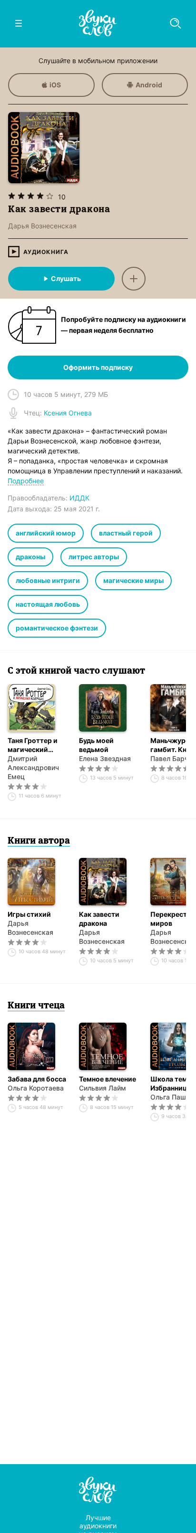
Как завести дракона (99, 918)
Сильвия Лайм (102, 1088)
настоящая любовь (48, 604)
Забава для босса (37, 1079)
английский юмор (46, 533)
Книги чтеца (36, 1006)
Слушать (66, 278)
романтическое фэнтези (57, 628)
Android (149, 85)
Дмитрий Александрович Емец (33, 767)
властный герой (126, 533)
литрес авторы (94, 557)
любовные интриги (48, 580)
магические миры (133, 580)
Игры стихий (29, 914)
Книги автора (39, 841)
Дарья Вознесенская (30, 927)
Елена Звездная (105, 758)
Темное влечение (107, 1079)
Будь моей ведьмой (96, 744)
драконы (30, 557)
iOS (55, 85)
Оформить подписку (98, 367)
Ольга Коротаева (36, 1088)
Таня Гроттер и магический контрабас (33, 745)
